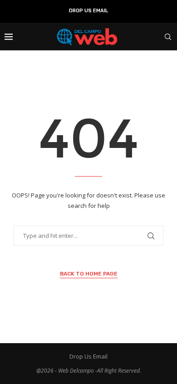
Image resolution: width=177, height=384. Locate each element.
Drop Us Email (88, 11)
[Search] (167, 37)
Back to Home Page (89, 274)
